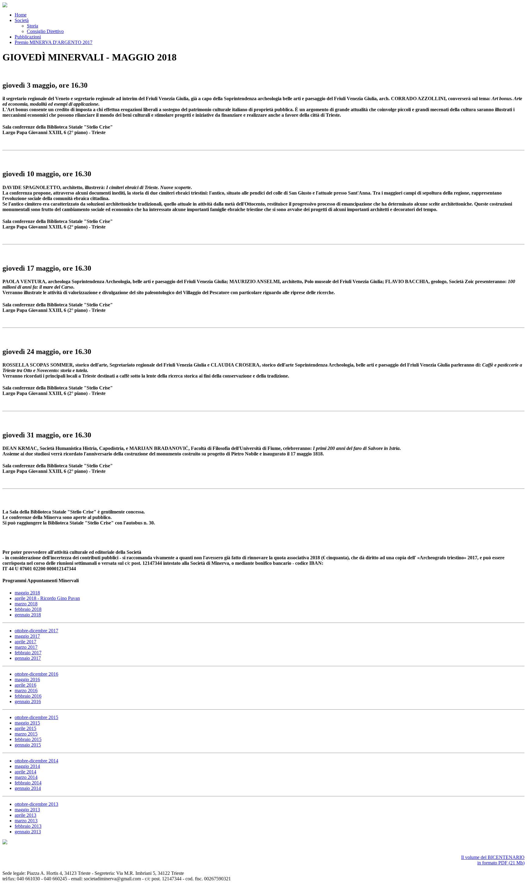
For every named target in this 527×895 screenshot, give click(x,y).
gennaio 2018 (28, 614)
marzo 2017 (26, 647)
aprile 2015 (25, 728)
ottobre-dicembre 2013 (36, 804)
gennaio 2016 (28, 701)
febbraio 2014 (28, 782)
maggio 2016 (27, 679)
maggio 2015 (27, 722)
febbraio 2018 (28, 609)
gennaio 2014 (28, 788)
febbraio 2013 (28, 826)
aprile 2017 (25, 641)
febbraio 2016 (28, 696)
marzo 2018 (26, 603)
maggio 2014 (27, 766)
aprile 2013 (25, 815)
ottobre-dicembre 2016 (36, 674)
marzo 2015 (26, 733)
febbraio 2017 (28, 652)
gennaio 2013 (28, 831)
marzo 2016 (26, 690)
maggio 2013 (27, 809)
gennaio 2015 (28, 744)
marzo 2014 (26, 777)
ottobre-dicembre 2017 (36, 630)
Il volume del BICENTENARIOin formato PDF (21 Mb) (493, 860)
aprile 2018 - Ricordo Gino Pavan (47, 598)
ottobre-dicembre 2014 (36, 760)
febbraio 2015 (28, 739)
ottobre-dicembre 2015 (36, 717)
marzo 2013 (26, 820)
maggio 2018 (27, 592)
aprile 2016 (25, 685)
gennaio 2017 (28, 658)
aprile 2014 (25, 771)
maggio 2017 (27, 636)
